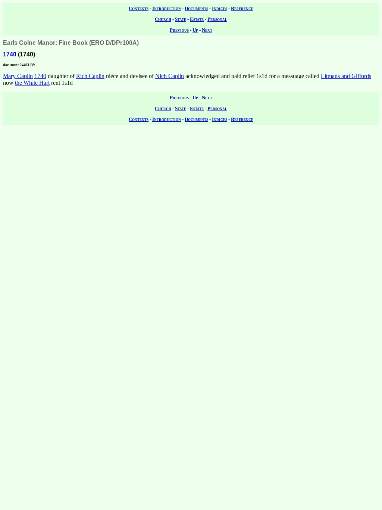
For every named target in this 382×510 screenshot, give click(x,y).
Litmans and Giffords (346, 76)
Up (195, 30)
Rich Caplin (90, 76)
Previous (179, 30)
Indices (219, 8)
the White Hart (32, 83)
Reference (242, 8)
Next (207, 30)
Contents (138, 8)
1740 (9, 54)
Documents (196, 8)
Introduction (166, 8)
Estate (197, 19)
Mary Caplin (18, 76)
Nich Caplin (169, 76)
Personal (217, 19)
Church (163, 19)
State (180, 19)
